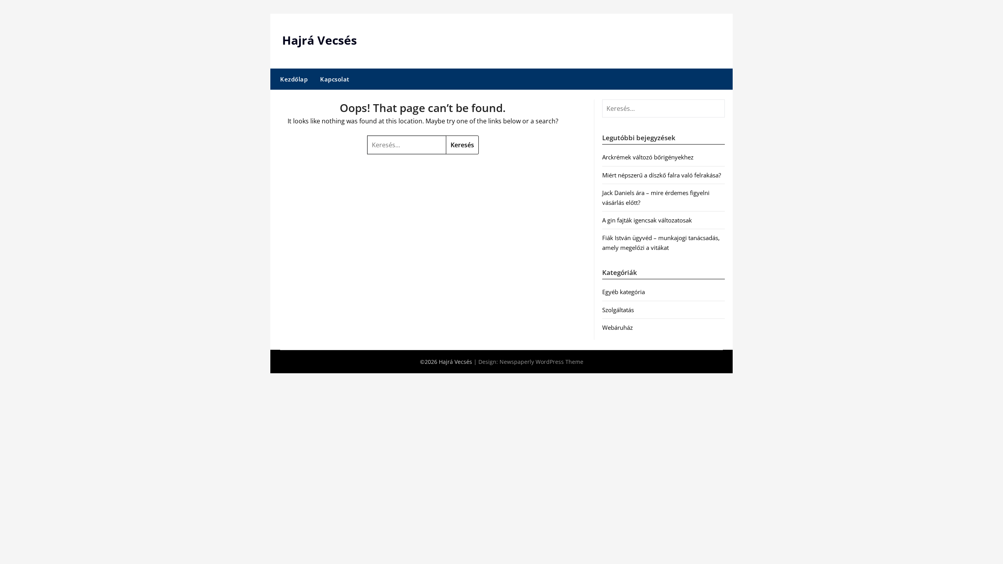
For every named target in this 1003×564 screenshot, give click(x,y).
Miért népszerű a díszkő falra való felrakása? (661, 175)
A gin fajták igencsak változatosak (647, 220)
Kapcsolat (334, 79)
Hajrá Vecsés (319, 40)
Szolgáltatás (618, 310)
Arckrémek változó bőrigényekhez (647, 157)
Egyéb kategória (623, 292)
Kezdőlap (294, 79)
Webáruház (617, 327)
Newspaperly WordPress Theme (541, 361)
